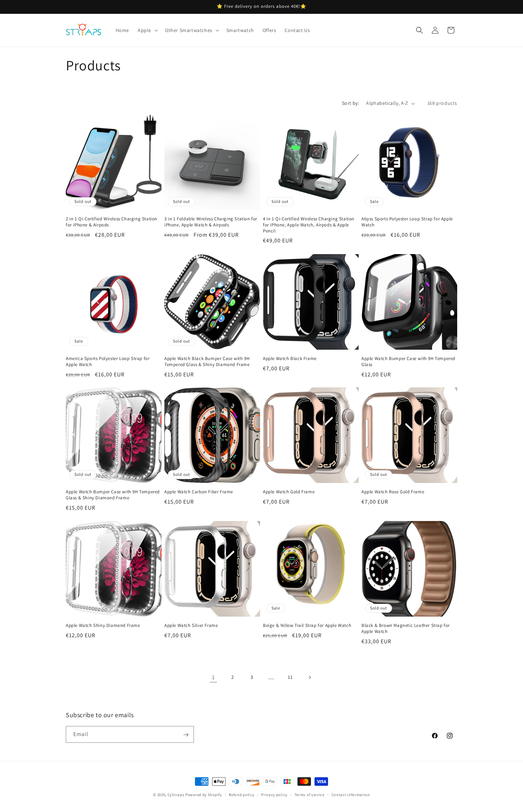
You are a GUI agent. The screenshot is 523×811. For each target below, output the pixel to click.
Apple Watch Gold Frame (289, 492)
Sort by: (350, 103)
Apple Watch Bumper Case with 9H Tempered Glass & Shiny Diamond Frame (113, 495)
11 (290, 677)
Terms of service (309, 794)
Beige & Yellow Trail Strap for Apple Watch (307, 625)
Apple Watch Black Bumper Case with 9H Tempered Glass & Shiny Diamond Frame (207, 361)
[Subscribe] (186, 734)
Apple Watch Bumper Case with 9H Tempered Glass (408, 361)
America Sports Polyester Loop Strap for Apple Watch (107, 361)
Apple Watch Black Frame (290, 358)
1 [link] (213, 677)
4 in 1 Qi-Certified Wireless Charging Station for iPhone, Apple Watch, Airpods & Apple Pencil (308, 225)
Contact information (351, 794)
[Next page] (309, 677)
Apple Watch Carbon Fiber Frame (198, 492)
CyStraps (176, 794)
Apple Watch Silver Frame (191, 625)
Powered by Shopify (203, 794)
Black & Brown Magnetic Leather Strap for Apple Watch (405, 628)
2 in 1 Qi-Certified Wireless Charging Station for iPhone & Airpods (111, 222)
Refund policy (241, 794)
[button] (147, 30)
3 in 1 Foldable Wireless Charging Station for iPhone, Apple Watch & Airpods (210, 222)
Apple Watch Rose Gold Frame (392, 492)
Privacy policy (274, 794)
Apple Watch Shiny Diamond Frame (103, 625)
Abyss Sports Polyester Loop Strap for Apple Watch (407, 222)
